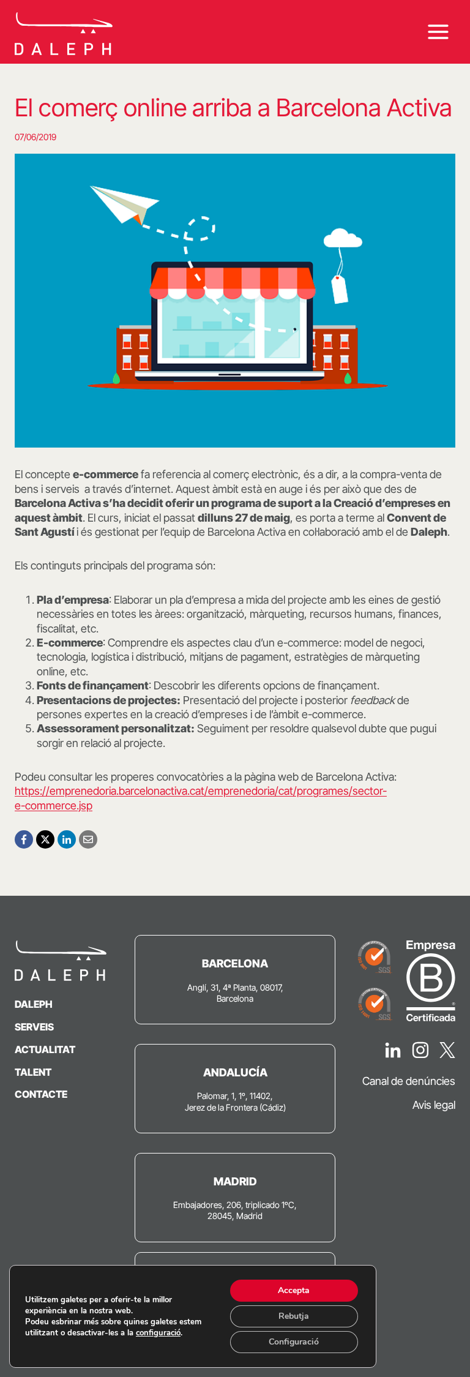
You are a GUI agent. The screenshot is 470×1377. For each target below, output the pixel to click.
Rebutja (293, 1316)
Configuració (294, 1342)
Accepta (294, 1290)
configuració (158, 1332)
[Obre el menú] (437, 32)
